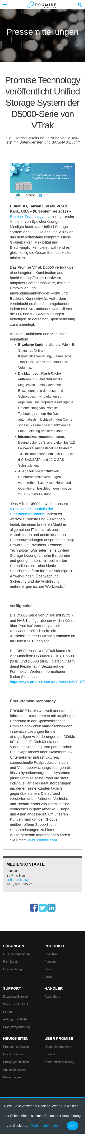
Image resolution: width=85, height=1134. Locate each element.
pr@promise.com (18, 879)
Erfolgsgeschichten (16, 1062)
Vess (48, 969)
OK (72, 1125)
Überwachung (12, 969)
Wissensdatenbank (16, 1004)
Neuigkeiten (15, 1038)
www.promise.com (42, 840)
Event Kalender (13, 1054)
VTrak (49, 977)
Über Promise (59, 1038)
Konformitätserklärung (59, 1062)
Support (12, 988)
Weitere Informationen (47, 1125)
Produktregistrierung (16, 1027)
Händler (54, 988)
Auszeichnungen (14, 1069)
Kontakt (50, 1054)
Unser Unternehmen (58, 1046)
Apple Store (52, 996)
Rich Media (10, 961)
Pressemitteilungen (16, 1046)
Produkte (55, 946)
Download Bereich (15, 996)
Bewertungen (12, 1077)
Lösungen (13, 946)
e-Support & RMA (15, 1019)
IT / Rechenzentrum (16, 954)
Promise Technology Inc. (30, 216)
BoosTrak (51, 954)
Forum (7, 1011)
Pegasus (51, 961)
